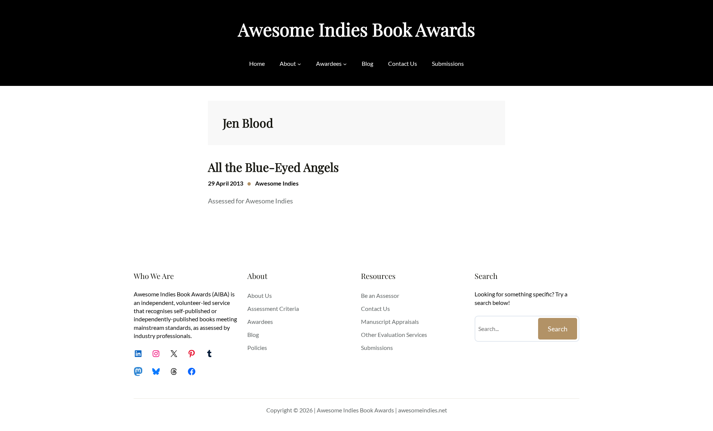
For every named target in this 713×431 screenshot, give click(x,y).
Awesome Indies (277, 183)
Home (257, 63)
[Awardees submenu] (345, 63)
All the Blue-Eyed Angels (273, 167)
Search (557, 329)
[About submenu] (299, 63)
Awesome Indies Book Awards (356, 29)
